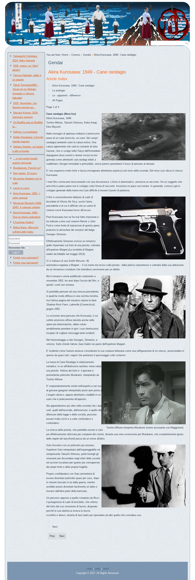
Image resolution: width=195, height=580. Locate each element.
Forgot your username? (26, 257)
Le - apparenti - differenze (66, 95)
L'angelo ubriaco (55, 394)
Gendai (87, 54)
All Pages (57, 100)
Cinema (75, 54)
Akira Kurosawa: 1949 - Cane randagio (87, 71)
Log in (16, 252)
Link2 (98, 568)
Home (65, 54)
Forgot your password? (25, 262)
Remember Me (17, 247)
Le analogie (58, 90)
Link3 (106, 568)
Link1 (90, 568)
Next (55, 526)
